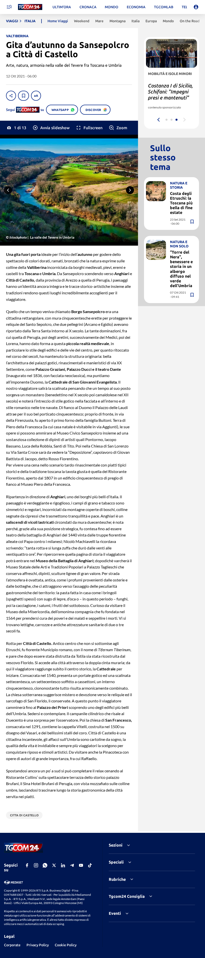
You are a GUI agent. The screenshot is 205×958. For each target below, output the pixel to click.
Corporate (12, 945)
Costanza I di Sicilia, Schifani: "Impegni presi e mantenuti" (170, 91)
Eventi (115, 913)
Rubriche (117, 879)
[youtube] (81, 865)
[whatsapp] (45, 865)
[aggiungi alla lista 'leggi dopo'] (23, 96)
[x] (54, 865)
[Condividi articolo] (11, 96)
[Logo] (30, 7)
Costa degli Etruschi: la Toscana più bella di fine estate (181, 203)
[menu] (9, 7)
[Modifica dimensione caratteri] (36, 96)
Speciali (116, 862)
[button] (51, 128)
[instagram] (36, 865)
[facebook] (27, 865)
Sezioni (115, 845)
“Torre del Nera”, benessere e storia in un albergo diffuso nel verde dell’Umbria (181, 269)
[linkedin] (63, 865)
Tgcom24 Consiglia (127, 896)
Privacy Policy (37, 945)
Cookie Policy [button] (65, 945)
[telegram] (72, 865)
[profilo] (196, 7)
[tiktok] (90, 865)
